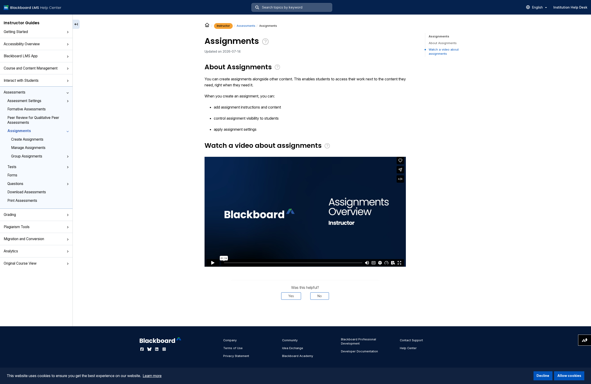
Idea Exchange (292, 348)
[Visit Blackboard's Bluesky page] (150, 349)
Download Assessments (26, 192)
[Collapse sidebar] (76, 24)
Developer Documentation (359, 351)
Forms (12, 175)
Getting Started (16, 32)
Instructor (223, 25)
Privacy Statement (236, 356)
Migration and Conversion (24, 239)
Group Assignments (26, 156)
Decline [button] (543, 376)
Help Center (408, 348)
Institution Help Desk (570, 7)
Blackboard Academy (297, 356)
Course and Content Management (30, 68)
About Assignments (443, 43)
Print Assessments (22, 200)
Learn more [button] (152, 375)
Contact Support (411, 340)
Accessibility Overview (22, 44)
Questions (15, 183)
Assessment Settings (24, 101)
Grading (10, 214)
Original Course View (20, 263)
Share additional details (305, 313)
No (319, 296)
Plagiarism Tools (17, 227)
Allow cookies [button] (569, 376)
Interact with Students (21, 80)
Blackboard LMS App (21, 56)
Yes (291, 296)
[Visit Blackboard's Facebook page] (142, 349)
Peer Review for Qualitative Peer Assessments (33, 120)
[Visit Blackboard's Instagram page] (164, 349)
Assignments (19, 131)
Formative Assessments (26, 109)
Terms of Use (233, 348)
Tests (11, 167)
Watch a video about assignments (444, 51)
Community (290, 340)
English (538, 7)
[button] (67, 32)
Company (230, 340)
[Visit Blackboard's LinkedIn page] (157, 349)
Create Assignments (27, 139)
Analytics (11, 251)
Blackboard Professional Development (358, 341)
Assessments (14, 92)
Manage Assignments (28, 147)
